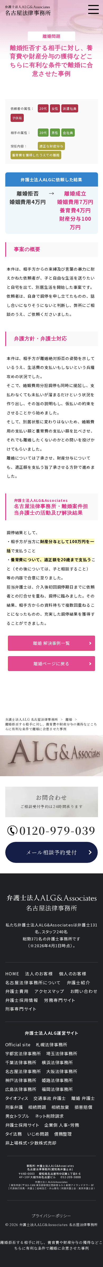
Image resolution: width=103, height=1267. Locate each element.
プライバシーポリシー (51, 1215)
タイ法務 (13, 1134)
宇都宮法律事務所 (23, 1053)
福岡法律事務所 (57, 1089)
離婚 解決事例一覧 (51, 643)
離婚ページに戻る (51, 663)
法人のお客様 (39, 973)
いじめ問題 (38, 1134)
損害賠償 (83, 1107)
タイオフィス (16, 1098)
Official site (18, 1044)
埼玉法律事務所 (61, 1053)
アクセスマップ (49, 991)
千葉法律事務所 (20, 1062)
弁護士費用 (17, 991)
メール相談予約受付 (51, 852)
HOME (12, 973)
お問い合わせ (84, 991)
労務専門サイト (59, 1000)
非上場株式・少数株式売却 (31, 1143)
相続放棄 (60, 1107)
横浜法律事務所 (57, 1062)
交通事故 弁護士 (50, 1098)
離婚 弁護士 (83, 1098)
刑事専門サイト (20, 1009)
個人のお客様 (73, 973)
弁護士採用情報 (21, 1000)
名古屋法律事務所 (23, 1071)
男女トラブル (17, 1116)
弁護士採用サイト (22, 1125)
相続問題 (37, 1107)
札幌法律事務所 (51, 1044)
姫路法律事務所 (57, 1080)
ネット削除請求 (49, 1116)
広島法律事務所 (20, 1089)
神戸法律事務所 (20, 1080)
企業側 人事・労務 (61, 1125)
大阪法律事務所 (61, 1071)
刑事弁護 (14, 1107)
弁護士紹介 (79, 982)
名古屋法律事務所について (33, 982)
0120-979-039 (57, 830)
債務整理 (63, 1134)
